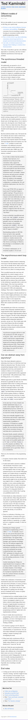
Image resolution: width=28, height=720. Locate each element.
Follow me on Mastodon (11, 691)
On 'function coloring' (14, 701)
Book (16, 7)
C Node (9, 531)
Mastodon (22, 7)
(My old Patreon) (9, 708)
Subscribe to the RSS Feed (12, 693)
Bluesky (3, 8)
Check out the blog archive (12, 695)
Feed (13, 7)
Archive (8, 7)
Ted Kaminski (13, 3)
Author (3, 7)
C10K (6, 143)
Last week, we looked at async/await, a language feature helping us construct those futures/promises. (14, 44)
